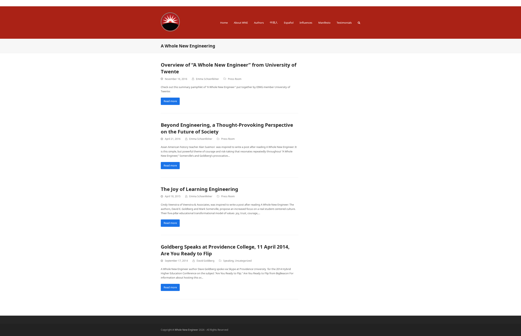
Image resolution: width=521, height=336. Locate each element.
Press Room (234, 79)
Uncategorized (243, 260)
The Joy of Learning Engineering (199, 189)
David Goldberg (205, 260)
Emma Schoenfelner (207, 79)
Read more (170, 101)
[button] (359, 22)
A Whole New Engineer (210, 22)
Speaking (228, 260)
